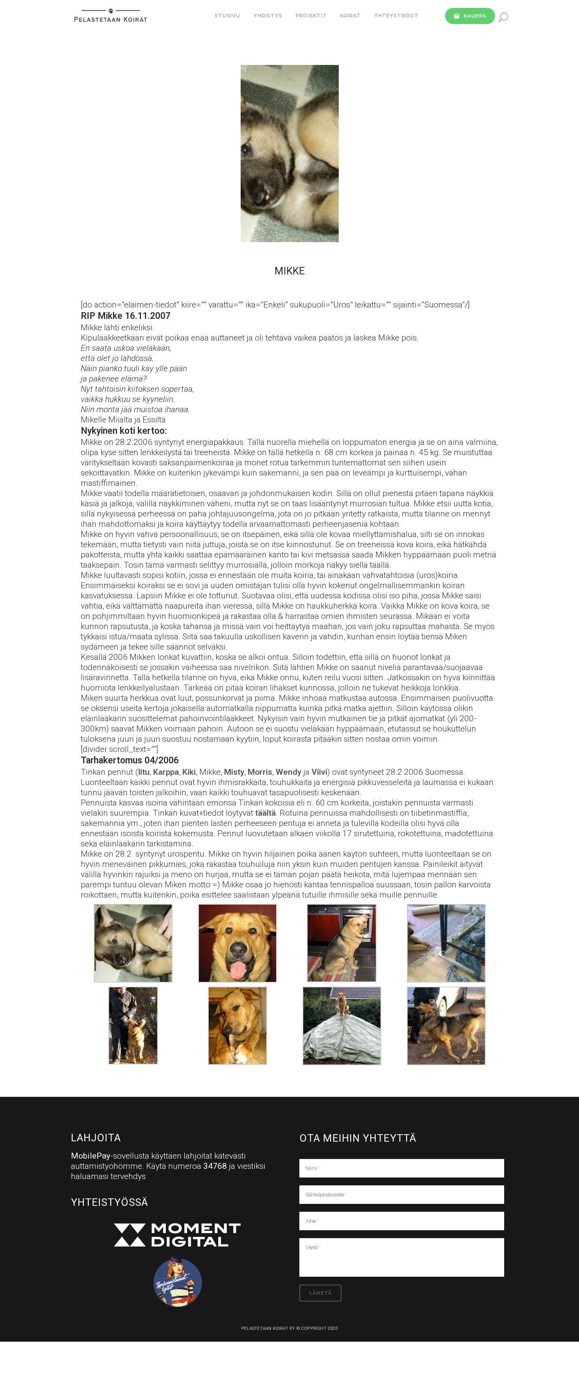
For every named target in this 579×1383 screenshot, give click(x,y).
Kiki (189, 772)
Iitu (144, 772)
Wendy (288, 772)
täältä (265, 813)
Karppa (166, 772)
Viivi (319, 772)
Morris (260, 772)
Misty (234, 772)
